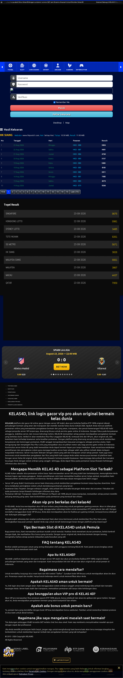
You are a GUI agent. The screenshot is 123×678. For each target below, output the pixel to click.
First (3, 192)
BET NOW (68, 366)
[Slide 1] (51, 374)
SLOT (22, 70)
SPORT (46, 70)
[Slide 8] (67, 374)
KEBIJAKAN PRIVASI (14, 401)
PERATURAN (12, 392)
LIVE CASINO (34, 70)
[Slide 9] (69, 374)
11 (48, 192)
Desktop (57, 122)
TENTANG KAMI (12, 385)
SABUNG (69, 70)
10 (43, 192)
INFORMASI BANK (13, 395)
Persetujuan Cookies (37, 671)
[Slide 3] (56, 374)
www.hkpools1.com (31, 135)
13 (58, 192)
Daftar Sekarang (61, 114)
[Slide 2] (53, 374)
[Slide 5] (60, 374)
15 (67, 192)
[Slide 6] (62, 374)
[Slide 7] (65, 374)
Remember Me (63, 102)
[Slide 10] (71, 374)
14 (62, 192)
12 (53, 192)
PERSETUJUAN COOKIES (15, 404)
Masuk (61, 108)
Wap (67, 122)
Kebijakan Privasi (26, 674)
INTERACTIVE (81, 70)
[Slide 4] (58, 374)
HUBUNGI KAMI (12, 398)
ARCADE (58, 70)
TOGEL (10, 70)
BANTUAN (11, 389)
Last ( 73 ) (75, 192)
